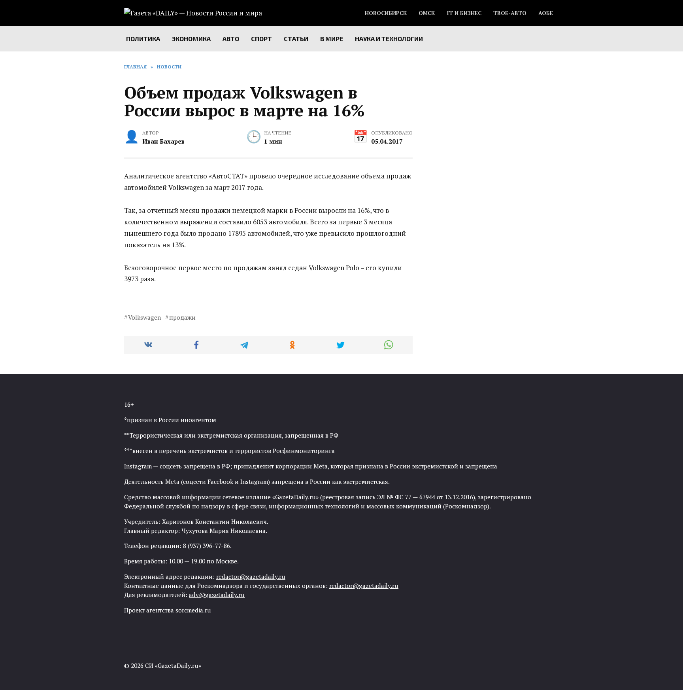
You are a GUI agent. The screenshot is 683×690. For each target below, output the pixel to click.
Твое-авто (509, 13)
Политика (143, 38)
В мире (331, 38)
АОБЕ (545, 13)
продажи (182, 317)
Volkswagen (144, 317)
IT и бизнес (464, 13)
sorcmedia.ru (193, 610)
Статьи (296, 38)
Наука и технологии (389, 38)
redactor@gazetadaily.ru (250, 576)
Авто (231, 38)
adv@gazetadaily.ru (217, 595)
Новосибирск (386, 13)
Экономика (191, 38)
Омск (427, 13)
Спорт (261, 38)
